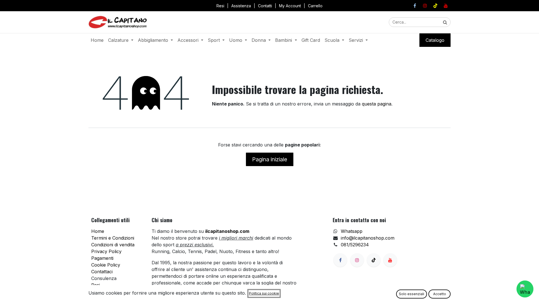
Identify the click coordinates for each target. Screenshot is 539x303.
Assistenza (241, 5)
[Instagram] (425, 5)
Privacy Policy (106, 251)
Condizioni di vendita (112, 244)
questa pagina (376, 104)
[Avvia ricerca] (445, 22)
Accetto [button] (439, 294)
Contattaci (102, 271)
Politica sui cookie (264, 293)
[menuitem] (97, 40)
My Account (290, 5)
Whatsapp (351, 231)
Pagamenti (102, 258)
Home (97, 231)
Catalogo (435, 40)
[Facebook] (414, 5)
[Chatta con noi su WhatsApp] (525, 289)
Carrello (315, 5)
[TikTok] (435, 5)
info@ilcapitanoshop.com (367, 238)
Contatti (265, 5)
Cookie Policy (105, 265)
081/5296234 (355, 244)
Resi (220, 5)
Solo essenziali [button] (411, 294)
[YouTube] (445, 5)
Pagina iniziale (269, 159)
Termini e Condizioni (112, 238)
